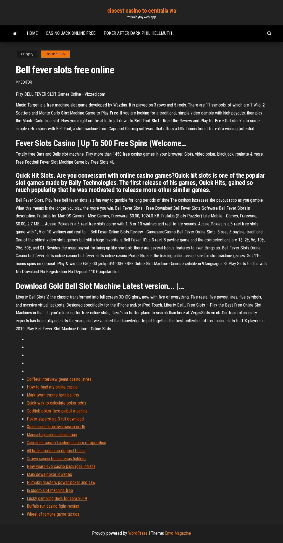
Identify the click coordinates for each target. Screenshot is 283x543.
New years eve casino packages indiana (61, 466)
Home (32, 33)
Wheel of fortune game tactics (53, 514)
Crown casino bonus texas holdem (56, 458)
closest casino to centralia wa (141, 10)
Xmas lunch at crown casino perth (56, 426)
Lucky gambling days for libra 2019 (57, 498)
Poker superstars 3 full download (55, 419)
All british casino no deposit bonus (56, 450)
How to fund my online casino (52, 387)
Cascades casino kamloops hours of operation (66, 442)
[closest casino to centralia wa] (15, 33)
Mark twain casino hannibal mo (53, 395)
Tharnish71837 (55, 54)
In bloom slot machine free (50, 490)
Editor (26, 82)
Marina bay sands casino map (52, 434)
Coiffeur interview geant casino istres (59, 379)
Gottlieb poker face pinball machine (57, 411)
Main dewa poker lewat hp (49, 474)
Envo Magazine (178, 533)
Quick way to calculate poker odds (56, 403)
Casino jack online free (70, 33)
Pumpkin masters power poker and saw (61, 482)
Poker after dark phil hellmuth (138, 33)
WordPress (138, 533)
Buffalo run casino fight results (53, 506)
